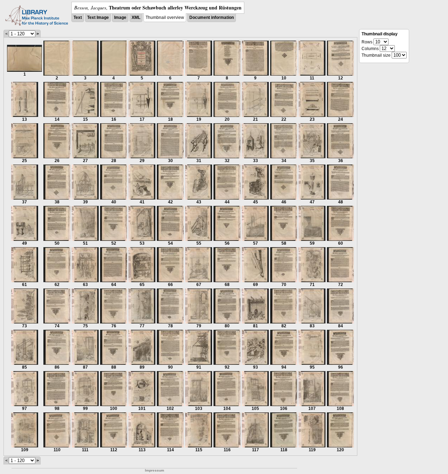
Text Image (98, 17)
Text (78, 17)
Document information (211, 17)
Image (120, 17)
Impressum (154, 470)
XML (136, 17)
